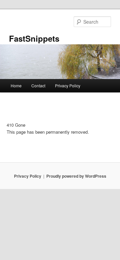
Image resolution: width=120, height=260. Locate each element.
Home (16, 85)
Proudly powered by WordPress (76, 176)
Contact (38, 85)
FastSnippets (34, 38)
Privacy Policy (67, 85)
